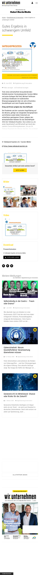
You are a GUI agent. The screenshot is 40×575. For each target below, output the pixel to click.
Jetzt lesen (20, 170)
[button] (20, 228)
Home (4, 17)
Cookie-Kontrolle (6, 573)
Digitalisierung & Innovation (15, 17)
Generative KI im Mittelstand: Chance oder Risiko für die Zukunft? (19, 395)
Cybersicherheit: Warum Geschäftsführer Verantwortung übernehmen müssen (17, 350)
